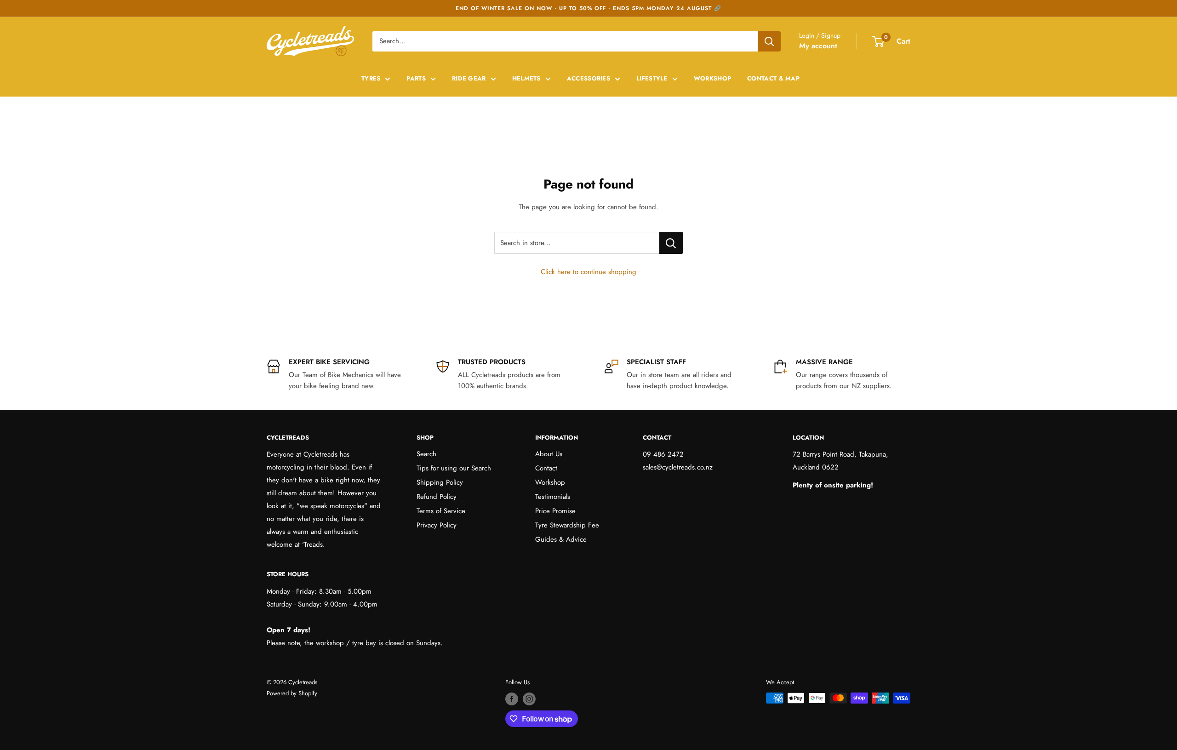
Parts (416, 78)
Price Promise (555, 511)
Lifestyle (652, 78)
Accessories (588, 78)
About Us (548, 454)
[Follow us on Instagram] (529, 699)
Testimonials (552, 497)
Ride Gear (469, 78)
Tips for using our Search (454, 468)
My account (818, 45)
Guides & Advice (561, 539)
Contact (546, 468)
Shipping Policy (440, 482)
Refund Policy (437, 497)
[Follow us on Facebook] (511, 699)
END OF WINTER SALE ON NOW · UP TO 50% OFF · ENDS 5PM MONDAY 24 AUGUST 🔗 (588, 8)
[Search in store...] (671, 243)
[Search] (769, 41)
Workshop (712, 78)
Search (426, 454)
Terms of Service (441, 511)
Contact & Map (773, 78)
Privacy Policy (437, 525)
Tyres (371, 78)
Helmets (526, 78)
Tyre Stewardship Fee (567, 525)
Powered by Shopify (292, 693)
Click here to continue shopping (588, 272)
